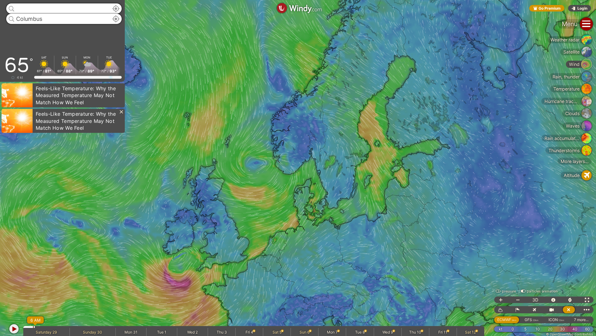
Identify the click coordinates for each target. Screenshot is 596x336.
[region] (298, 168)
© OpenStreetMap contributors (569, 334)
